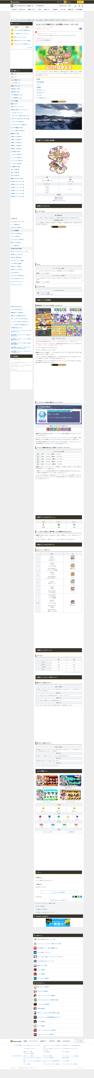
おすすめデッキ (40, 92)
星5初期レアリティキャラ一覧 (17, 193)
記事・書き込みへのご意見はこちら (59, 900)
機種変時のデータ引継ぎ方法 (17, 312)
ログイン (81, 2)
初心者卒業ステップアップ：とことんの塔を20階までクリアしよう (21, 339)
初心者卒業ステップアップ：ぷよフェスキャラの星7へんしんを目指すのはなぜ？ (21, 347)
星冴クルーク (72, 605)
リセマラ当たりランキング (16, 112)
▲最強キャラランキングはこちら (58, 200)
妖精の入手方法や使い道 (16, 306)
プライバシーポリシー (33, 1041)
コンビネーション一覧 (47, 832)
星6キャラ (59, 811)
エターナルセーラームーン (56, 437)
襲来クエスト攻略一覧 (16, 242)
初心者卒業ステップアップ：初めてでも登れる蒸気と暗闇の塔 (21, 343)
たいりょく (64, 827)
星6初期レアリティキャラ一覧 (17, 196)
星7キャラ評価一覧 (15, 169)
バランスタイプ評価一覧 (16, 163)
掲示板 (27, 27)
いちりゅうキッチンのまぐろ (42, 35)
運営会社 (59, 1041)
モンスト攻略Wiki (65, 1051)
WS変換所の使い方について (17, 327)
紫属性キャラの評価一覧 (16, 148)
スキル (38, 84)
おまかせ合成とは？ (15, 272)
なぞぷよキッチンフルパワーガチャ (69, 35)
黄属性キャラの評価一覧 (42, 909)
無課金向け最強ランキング (70, 787)
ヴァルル (72, 577)
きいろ (44, 180)
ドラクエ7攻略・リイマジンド (29, 1048)
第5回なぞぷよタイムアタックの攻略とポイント (23, 40)
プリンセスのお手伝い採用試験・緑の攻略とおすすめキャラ (23, 30)
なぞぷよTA (14, 9)
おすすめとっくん (41, 90)
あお (49, 819)
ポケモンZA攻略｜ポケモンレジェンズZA (32, 1045)
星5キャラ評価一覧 (15, 175)
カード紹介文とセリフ (42, 98)
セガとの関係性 (79, 9)
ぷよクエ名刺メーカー (16, 83)
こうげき (41, 827)
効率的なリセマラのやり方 (16, 254)
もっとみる (29, 47)
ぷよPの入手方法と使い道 (16, 309)
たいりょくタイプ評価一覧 (16, 160)
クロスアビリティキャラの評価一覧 (18, 124)
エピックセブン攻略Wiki (47, 1056)
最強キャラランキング (47, 787)
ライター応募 (79, 1041)
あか (40, 819)
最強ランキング (31, 9)
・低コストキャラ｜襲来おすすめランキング (20, 115)
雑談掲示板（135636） (16, 88)
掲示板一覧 (70, 9)
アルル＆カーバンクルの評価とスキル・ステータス (23, 44)
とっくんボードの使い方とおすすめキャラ (20, 321)
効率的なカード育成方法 (16, 266)
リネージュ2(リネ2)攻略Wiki (48, 1057)
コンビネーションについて (16, 284)
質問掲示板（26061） (15, 91)
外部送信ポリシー (43, 1041)
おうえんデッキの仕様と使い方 (17, 275)
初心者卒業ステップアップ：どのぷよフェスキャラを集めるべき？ (21, 351)
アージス (72, 591)
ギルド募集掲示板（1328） (17, 94)
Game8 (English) (66, 1041)
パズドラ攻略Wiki (46, 1051)
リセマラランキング (47, 801)
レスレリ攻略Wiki (27, 1064)
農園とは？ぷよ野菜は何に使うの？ (18, 315)
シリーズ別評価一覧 (70, 832)
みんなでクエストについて (16, 281)
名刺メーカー (47, 9)
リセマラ (39, 9)
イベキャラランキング (70, 801)
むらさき (50, 180)
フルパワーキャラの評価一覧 (17, 121)
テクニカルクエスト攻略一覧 (17, 239)
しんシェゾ (72, 560)
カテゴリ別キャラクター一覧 (17, 221)
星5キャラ (74, 811)
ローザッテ (72, 584)
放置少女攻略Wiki (65, 1057)
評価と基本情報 (40, 82)
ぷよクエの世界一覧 (15, 236)
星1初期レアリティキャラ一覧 (17, 181)
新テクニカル (22, 9)
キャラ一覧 (62, 9)
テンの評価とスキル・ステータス (21, 33)
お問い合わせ (52, 1041)
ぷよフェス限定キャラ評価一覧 (17, 130)
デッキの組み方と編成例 (16, 263)
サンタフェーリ (47, 437)
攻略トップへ (14, 77)
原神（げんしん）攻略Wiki (29, 1056)
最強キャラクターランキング (20, 37)
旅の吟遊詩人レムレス (48, 439)
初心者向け (55, 9)
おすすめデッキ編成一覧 (16, 227)
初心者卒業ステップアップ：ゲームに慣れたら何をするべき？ (21, 335)
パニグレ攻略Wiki (65, 1061)
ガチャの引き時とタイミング (17, 278)
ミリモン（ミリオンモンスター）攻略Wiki (51, 1064)
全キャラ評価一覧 (41, 906)
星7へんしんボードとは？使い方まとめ (19, 318)
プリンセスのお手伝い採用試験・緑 (44, 40)
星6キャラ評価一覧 (15, 172)
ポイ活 (60, 2)
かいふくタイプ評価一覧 (16, 157)
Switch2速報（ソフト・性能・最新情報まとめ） (71, 1045)
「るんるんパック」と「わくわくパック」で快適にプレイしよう (21, 331)
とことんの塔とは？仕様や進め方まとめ (19, 324)
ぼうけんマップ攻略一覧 (16, 233)
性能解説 (39, 87)
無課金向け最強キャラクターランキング (19, 109)
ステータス (39, 95)
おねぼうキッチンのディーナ (55, 35)
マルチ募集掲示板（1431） (17, 97)
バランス (76, 827)
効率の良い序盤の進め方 (16, 257)
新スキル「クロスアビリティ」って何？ (19, 251)
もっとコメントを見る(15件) (59, 892)
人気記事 (16, 27)
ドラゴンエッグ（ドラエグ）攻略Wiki (69, 1064)
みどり (58, 819)
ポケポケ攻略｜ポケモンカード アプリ (69, 1048)
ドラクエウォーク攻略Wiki (29, 1053)
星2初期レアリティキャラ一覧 (17, 184)
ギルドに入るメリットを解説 (17, 260)
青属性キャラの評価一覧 (16, 139)
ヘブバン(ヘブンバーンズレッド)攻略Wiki (70, 1056)
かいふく (53, 827)
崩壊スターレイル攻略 (28, 1051)
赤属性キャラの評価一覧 (16, 136)
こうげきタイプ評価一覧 (16, 154)
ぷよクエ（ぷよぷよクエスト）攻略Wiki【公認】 (46, 903)
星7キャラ (43, 811)
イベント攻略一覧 (15, 245)
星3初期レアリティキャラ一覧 (17, 187)
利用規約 (25, 1041)
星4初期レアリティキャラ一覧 (17, 190)
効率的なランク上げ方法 (16, 269)
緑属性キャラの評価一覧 (16, 142)
